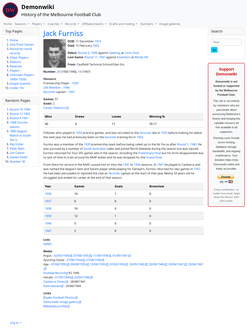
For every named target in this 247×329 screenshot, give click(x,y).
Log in (14, 323)
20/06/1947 (176, 264)
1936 (48, 194)
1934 (79, 133)
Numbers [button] (147, 24)
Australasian (51, 286)
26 (58, 72)
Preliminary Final (149, 153)
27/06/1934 (74, 260)
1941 (126, 165)
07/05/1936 (117, 264)
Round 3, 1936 (87, 53)
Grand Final (154, 157)
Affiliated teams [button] (93, 24)
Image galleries (169, 24)
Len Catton (17, 153)
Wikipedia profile (55, 306)
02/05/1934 (61, 256)
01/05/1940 (62, 277)
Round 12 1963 (20, 114)
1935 (164, 133)
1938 (48, 209)
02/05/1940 (82, 277)
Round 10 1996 (20, 109)
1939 (75, 83)
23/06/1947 (195, 264)
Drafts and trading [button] (122, 24)
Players (15, 71)
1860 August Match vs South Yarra (20, 135)
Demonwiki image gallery (60, 302)
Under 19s (17, 88)
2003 (96, 46)
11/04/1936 (100, 256)
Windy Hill (141, 57)
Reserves (16, 66)
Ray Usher (17, 144)
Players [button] (37, 24)
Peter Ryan (17, 148)
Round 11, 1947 (94, 57)
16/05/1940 (136, 264)
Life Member (52, 88)
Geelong (114, 53)
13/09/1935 (97, 264)
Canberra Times (54, 282)
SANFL (47, 244)
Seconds (49, 92)
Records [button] (71, 24)
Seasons (15, 62)
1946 (66, 88)
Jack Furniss (63, 33)
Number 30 (17, 162)
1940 (48, 223)
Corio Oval (132, 53)
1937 (48, 201)
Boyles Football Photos (58, 298)
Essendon (123, 57)
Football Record (54, 273)
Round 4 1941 (19, 118)
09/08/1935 (78, 264)
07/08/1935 (81, 256)
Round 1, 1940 (186, 144)
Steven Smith (19, 157)
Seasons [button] (21, 24)
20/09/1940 (156, 264)
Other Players (19, 58)
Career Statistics (54, 108)
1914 (98, 41)
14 (79, 72)
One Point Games (22, 44)
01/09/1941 (120, 256)
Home (8, 24)
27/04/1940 (93, 260)
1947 (71, 92)
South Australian (95, 149)
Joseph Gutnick (20, 84)
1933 (140, 137)
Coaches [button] (54, 24)
